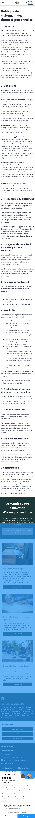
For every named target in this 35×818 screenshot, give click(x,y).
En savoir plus (17, 587)
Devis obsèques (17, 729)
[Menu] (3, 2)
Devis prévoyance (17, 734)
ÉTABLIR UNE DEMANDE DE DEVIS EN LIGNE (17, 531)
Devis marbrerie (17, 738)
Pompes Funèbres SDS (9, 750)
